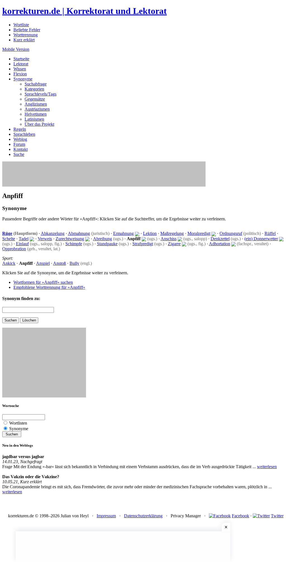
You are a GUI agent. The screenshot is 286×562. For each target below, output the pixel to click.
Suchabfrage (36, 84)
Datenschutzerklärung (143, 515)
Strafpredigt (142, 243)
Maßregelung (172, 233)
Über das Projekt (39, 124)
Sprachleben (24, 134)
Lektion (150, 233)
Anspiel (43, 263)
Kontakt (20, 149)
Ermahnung (123, 233)
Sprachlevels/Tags (40, 94)
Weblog (20, 139)
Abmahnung (79, 233)
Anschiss (169, 238)
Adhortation (219, 243)
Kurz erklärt (24, 39)
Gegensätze (35, 99)
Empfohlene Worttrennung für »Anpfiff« (49, 287)
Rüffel (270, 233)
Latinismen (34, 119)
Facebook (240, 515)
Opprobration (14, 248)
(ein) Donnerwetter (261, 238)
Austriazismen (37, 109)
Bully (74, 263)
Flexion (20, 74)
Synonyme (22, 79)
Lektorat (20, 63)
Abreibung (102, 238)
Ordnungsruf (231, 233)
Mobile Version (15, 49)
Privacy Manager (186, 515)
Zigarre (174, 243)
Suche (18, 154)
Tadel (23, 238)
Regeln (19, 129)
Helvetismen (36, 114)
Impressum (106, 515)
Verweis (45, 238)
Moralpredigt (198, 233)
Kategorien (34, 89)
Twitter (277, 515)
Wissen (19, 68)
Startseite (21, 58)
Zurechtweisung (70, 238)
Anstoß (59, 263)
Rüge (7, 233)
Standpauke (107, 243)
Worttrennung (25, 34)
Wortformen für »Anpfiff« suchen (43, 282)
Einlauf (22, 243)
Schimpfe (73, 243)
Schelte (8, 238)
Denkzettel (220, 238)
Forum (19, 144)
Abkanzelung (53, 233)
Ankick (8, 263)
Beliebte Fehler (26, 29)
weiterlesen (267, 466)
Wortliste (21, 24)
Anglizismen (36, 104)
